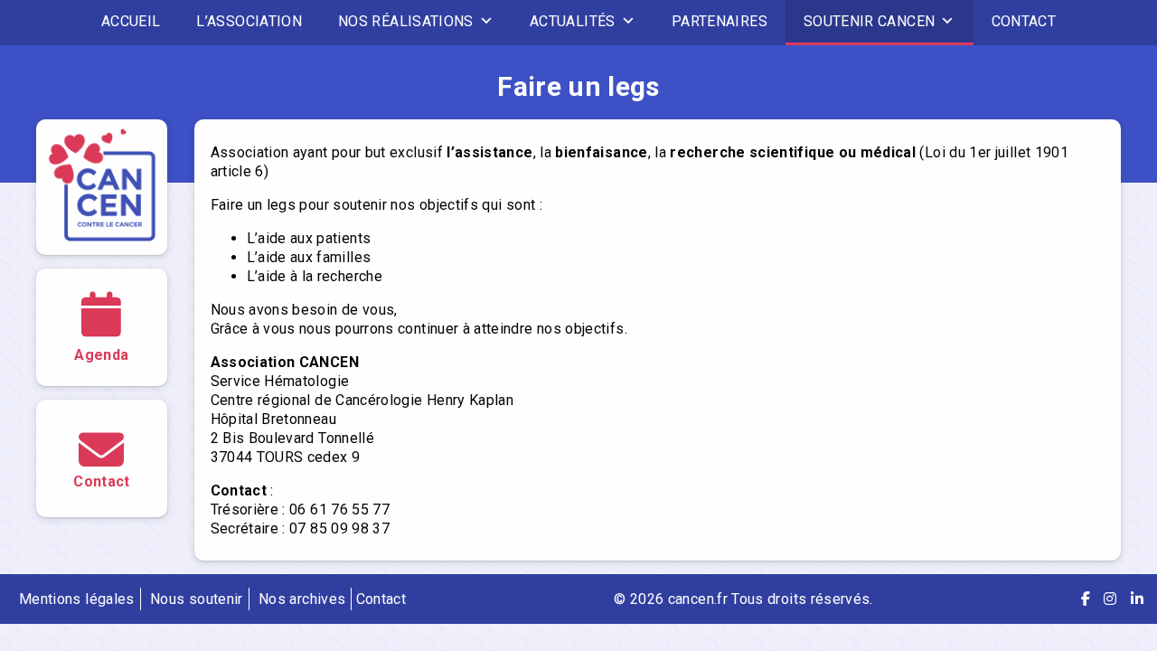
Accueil (131, 21)
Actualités (573, 21)
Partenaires (719, 21)
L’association (249, 21)
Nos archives (302, 599)
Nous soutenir (196, 599)
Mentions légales (77, 599)
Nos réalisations (406, 21)
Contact (1024, 21)
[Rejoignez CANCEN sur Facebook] (1085, 599)
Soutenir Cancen (869, 21)
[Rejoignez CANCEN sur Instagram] (1110, 599)
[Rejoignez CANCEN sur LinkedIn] (1137, 599)
